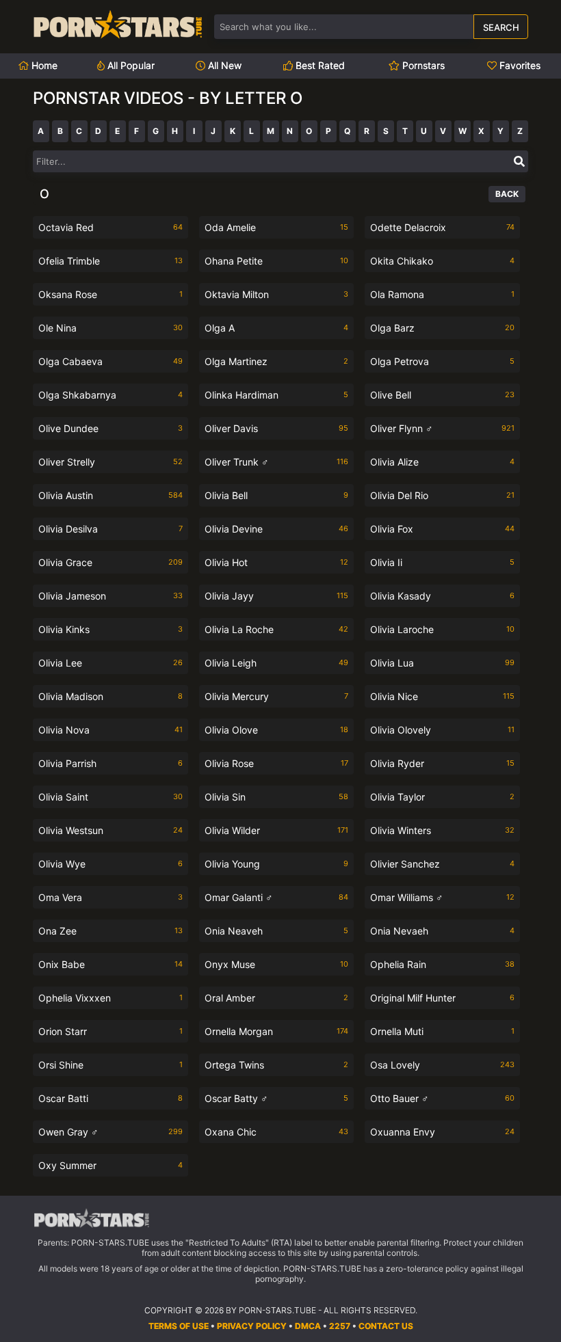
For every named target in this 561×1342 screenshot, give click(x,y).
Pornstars (422, 65)
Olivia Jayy (277, 596)
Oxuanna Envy (442, 1132)
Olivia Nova (110, 730)
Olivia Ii (442, 562)
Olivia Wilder (277, 830)
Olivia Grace (110, 562)
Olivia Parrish (110, 763)
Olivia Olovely (442, 730)
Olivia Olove (277, 730)
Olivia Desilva (110, 529)
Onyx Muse (277, 964)
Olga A (277, 328)
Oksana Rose (110, 294)
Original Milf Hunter (442, 998)
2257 (339, 1326)
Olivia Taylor (442, 797)
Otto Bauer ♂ (442, 1098)
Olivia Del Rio (442, 495)
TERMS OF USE (178, 1326)
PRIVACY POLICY (252, 1326)
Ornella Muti (442, 1031)
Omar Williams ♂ (442, 897)
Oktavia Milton (277, 294)
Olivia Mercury (277, 696)
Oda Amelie (277, 227)
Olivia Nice (442, 696)
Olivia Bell (277, 495)
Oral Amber (277, 998)
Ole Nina (110, 328)
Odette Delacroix (442, 227)
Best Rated (319, 65)
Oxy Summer (110, 1165)
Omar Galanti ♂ (277, 897)
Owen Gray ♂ (110, 1132)
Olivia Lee (110, 663)
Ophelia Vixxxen (110, 998)
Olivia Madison (110, 696)
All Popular (130, 65)
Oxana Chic (277, 1132)
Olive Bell (442, 395)
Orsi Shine (110, 1065)
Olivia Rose (277, 763)
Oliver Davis (277, 428)
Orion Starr (110, 1031)
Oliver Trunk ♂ (277, 462)
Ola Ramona (442, 294)
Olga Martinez (277, 361)
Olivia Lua (442, 663)
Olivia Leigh (277, 663)
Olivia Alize (442, 462)
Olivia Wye (110, 864)
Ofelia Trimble (110, 261)
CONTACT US (385, 1326)
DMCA (308, 1326)
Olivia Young (277, 864)
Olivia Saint (110, 797)
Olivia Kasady (442, 596)
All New (223, 65)
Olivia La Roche (277, 629)
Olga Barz (442, 328)
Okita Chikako (442, 261)
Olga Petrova (442, 361)
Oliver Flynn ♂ (442, 428)
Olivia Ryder (442, 763)
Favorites (518, 65)
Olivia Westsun (110, 830)
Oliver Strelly (110, 462)
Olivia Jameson (110, 596)
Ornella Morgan (277, 1031)
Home (43, 65)
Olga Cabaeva (110, 361)
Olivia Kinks (110, 629)
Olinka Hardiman (277, 395)
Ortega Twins (277, 1065)
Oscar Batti (110, 1098)
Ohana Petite (277, 261)
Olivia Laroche (442, 629)
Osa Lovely (442, 1065)
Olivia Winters (442, 830)
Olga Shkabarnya (110, 395)
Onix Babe (110, 964)
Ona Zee (110, 931)
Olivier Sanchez (442, 864)
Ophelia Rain (442, 964)
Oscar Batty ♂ (277, 1098)
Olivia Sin (277, 797)
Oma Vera (110, 897)
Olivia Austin (110, 495)
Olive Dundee (110, 428)
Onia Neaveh (277, 931)
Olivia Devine (277, 529)
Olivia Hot (277, 562)
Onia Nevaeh (442, 931)
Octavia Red (110, 227)
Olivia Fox (442, 529)
